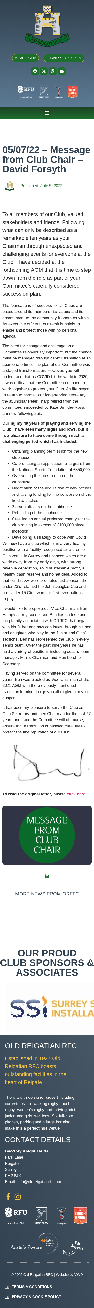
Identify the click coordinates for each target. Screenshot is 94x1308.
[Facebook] (35, 71)
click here (76, 794)
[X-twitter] (44, 71)
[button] (47, 113)
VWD (78, 1275)
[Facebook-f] (8, 1196)
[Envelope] (62, 71)
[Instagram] (53, 71)
